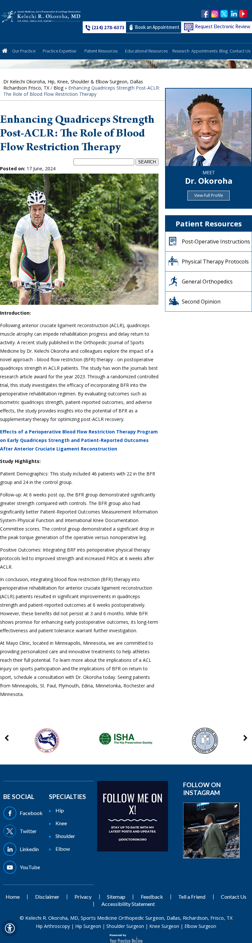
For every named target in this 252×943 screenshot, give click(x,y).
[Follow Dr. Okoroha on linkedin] (234, 14)
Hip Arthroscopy (53, 926)
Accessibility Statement (128, 904)
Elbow (62, 849)
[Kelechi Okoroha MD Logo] (40, 16)
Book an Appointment (157, 27)
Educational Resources (146, 51)
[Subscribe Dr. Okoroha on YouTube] (243, 14)
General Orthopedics (207, 281)
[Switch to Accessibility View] (10, 928)
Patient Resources (100, 51)
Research (180, 51)
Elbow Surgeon (200, 926)
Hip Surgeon (88, 926)
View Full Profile (208, 195)
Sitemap (116, 896)
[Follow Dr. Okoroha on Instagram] (215, 14)
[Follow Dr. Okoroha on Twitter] (224, 14)
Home (5, 48)
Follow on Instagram (202, 788)
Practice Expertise (59, 51)
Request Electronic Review (222, 26)
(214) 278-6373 (108, 27)
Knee (61, 823)
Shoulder (65, 836)
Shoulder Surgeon (125, 926)
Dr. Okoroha (208, 180)
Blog (223, 51)
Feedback (152, 896)
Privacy (83, 896)
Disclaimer (47, 896)
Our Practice (23, 51)
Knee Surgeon (164, 926)
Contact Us (240, 51)
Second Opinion (201, 301)
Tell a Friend (191, 896)
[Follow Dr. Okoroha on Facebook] (205, 14)
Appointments (204, 51)
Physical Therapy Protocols (215, 261)
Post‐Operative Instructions (216, 241)
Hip (59, 810)
